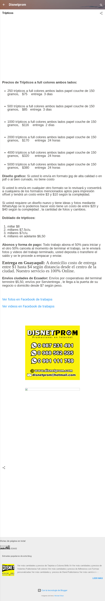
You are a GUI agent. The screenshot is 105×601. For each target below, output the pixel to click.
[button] (101, 14)
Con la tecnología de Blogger (54, 590)
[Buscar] (101, 5)
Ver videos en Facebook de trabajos (28, 306)
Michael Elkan (59, 596)
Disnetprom (17, 5)
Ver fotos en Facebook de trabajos (27, 299)
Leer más (98, 578)
